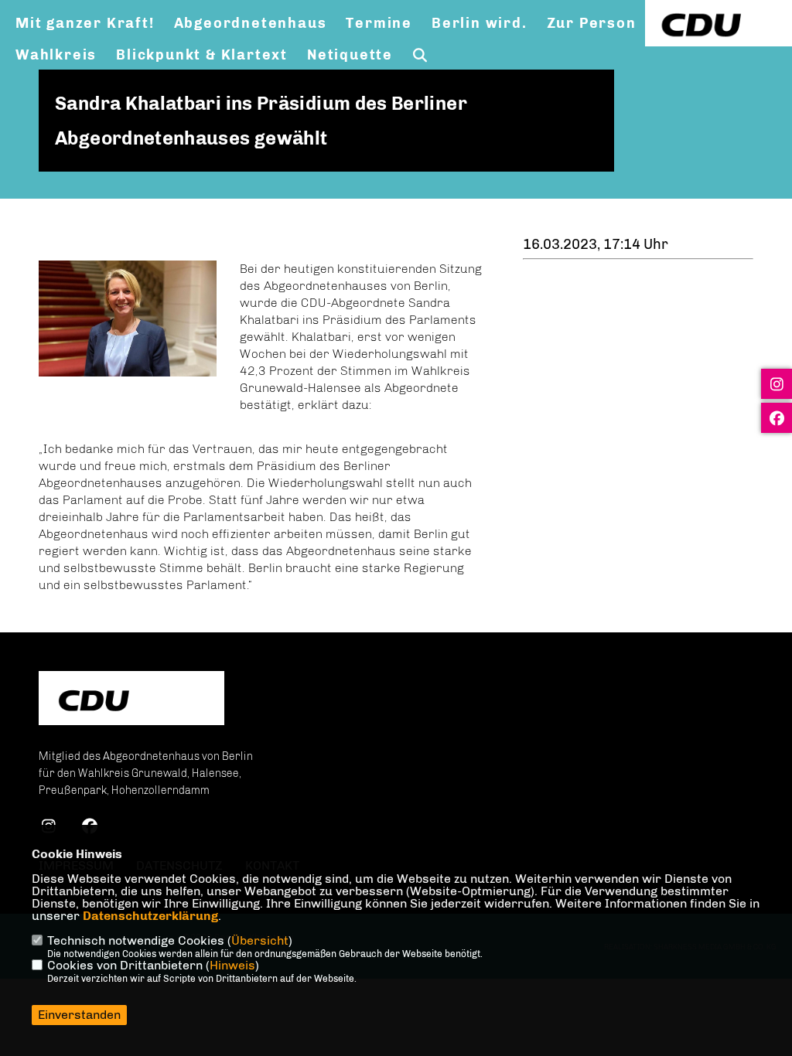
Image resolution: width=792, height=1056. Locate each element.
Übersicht (259, 940)
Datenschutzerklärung (150, 915)
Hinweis (232, 965)
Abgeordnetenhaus (250, 23)
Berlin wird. (479, 23)
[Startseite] (131, 700)
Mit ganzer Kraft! (85, 23)
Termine (379, 23)
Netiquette (350, 55)
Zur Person (592, 23)
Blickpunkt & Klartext (202, 55)
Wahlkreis (56, 55)
